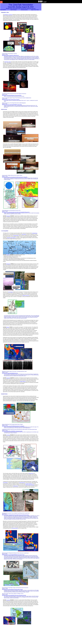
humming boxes (16, 235)
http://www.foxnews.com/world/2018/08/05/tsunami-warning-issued (13, 554)
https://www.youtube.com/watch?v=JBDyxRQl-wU (10, 55)
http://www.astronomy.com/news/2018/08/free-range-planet (12, 104)
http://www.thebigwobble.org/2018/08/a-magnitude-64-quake (12, 431)
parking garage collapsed (30, 484)
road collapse (5, 482)
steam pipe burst (22, 482)
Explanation (8, 263)
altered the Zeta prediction (11, 237)
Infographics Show (8, 61)
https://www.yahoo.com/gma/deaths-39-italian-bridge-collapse (12, 589)
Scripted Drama (34, 233)
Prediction (8, 254)
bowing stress (31, 473)
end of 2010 (24, 234)
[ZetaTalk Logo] (42, 2)
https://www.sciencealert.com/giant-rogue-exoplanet (10, 99)
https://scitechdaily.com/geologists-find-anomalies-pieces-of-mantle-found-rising (15, 514)
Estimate (7, 327)
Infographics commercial (8, 14)
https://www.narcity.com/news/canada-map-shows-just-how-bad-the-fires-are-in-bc (15, 212)
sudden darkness (23, 381)
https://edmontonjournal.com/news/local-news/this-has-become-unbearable (14, 177)
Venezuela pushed (14, 528)
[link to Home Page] (1, 2)
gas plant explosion (28, 483)
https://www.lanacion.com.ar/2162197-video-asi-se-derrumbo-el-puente (14, 595)
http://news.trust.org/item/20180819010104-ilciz (10, 373)
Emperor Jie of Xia (26, 295)
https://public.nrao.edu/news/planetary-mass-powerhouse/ (11, 95)
